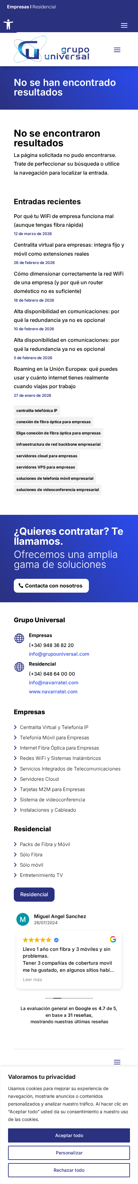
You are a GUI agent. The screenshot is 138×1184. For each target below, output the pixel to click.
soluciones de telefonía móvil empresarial (54, 478)
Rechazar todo (69, 1170)
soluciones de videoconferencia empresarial (57, 489)
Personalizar (69, 1152)
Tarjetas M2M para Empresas (52, 789)
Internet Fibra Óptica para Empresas (59, 748)
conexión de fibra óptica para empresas (53, 421)
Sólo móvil (31, 865)
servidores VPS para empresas (45, 467)
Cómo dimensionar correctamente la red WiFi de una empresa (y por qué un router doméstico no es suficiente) (69, 282)
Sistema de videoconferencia (52, 800)
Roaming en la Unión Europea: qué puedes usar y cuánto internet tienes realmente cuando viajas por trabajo (66, 377)
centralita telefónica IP (36, 410)
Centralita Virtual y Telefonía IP (54, 727)
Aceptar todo (69, 1135)
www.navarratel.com (53, 691)
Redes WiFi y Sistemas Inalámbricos (60, 758)
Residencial (34, 894)
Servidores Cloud (39, 779)
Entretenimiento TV (41, 875)
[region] (69, 1125)
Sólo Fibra (31, 855)
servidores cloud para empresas (46, 455)
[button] (8, 24)
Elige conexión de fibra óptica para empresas (58, 433)
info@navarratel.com (53, 682)
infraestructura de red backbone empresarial (58, 444)
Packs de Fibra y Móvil (45, 844)
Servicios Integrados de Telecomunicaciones (70, 769)
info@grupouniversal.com (59, 654)
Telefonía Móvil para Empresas (54, 737)
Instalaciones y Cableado (48, 810)
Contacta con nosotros (53, 585)
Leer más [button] (32, 979)
